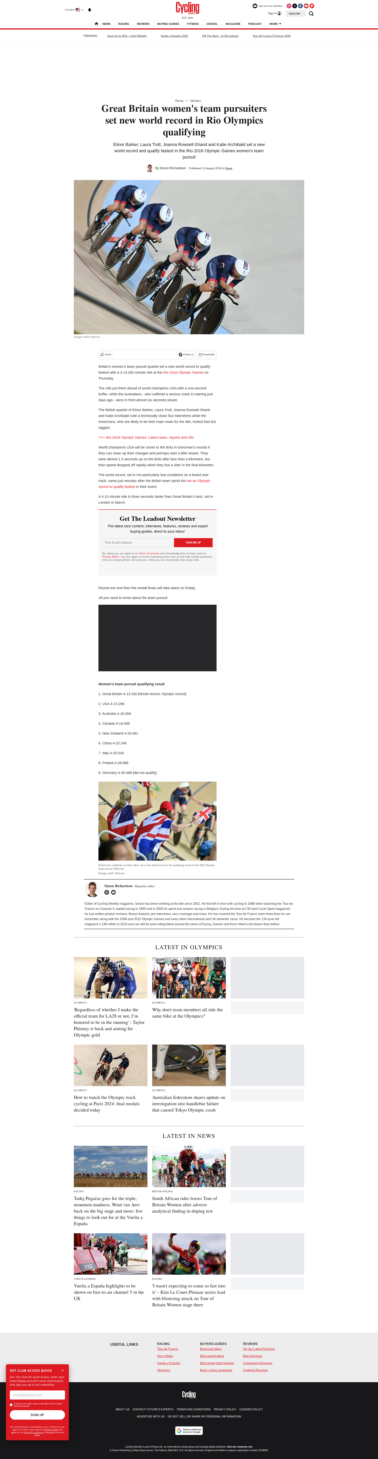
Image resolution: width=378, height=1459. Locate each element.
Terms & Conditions (34, 1432)
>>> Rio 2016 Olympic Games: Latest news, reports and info (146, 437)
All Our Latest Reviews (259, 1349)
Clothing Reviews (255, 1370)
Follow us (188, 354)
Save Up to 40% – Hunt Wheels (126, 35)
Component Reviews (257, 1363)
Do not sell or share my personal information (204, 1416)
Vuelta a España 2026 (174, 35)
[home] (96, 24)
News (106, 23)
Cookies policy (251, 1409)
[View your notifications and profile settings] (90, 10)
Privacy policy (225, 1409)
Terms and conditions (194, 1409)
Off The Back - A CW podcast (220, 35)
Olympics (195, 100)
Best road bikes (211, 1349)
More (274, 23)
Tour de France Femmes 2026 (272, 35)
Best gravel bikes (212, 1356)
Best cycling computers (216, 1370)
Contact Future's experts (152, 1409)
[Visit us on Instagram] (289, 6)
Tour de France (167, 1349)
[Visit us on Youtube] (306, 6)
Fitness (193, 23)
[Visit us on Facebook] (300, 6)
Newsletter (209, 354)
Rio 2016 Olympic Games (183, 372)
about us (122, 1409)
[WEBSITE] (107, 892)
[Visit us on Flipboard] (311, 6)
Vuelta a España (168, 1363)
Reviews (143, 23)
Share (108, 354)
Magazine (233, 23)
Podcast (255, 23)
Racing (123, 23)
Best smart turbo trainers (217, 1363)
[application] (157, 638)
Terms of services (149, 553)
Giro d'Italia (165, 1356)
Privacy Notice (110, 556)
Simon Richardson (173, 168)
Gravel (212, 23)
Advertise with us (151, 1416)
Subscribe (294, 13)
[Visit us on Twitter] (294, 6)
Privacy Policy (51, 1429)
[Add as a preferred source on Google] (189, 1430)
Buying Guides (168, 23)
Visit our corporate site (239, 1446)
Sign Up (37, 1415)
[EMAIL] (114, 892)
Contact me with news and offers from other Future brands (38, 1404)
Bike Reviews (252, 1356)
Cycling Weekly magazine (115, 903)
